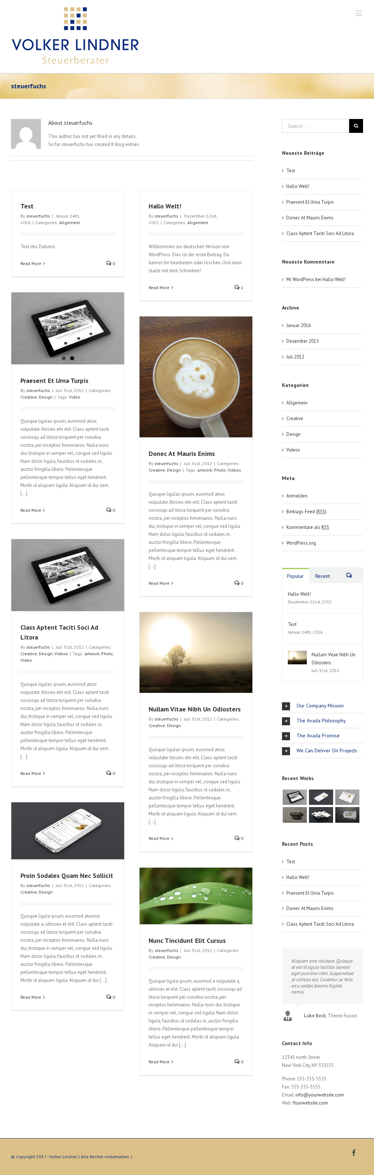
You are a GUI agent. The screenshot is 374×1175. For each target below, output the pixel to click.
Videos (234, 470)
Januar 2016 (298, 325)
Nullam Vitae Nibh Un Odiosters (195, 709)
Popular (295, 576)
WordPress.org (301, 543)
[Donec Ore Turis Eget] (294, 797)
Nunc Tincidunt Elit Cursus (187, 940)
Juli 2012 (295, 357)
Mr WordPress (300, 279)
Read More (30, 263)
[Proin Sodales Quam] (347, 797)
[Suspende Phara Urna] (347, 814)
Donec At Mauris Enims (182, 453)
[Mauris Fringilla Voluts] (320, 797)
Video (74, 397)
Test (27, 206)
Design (46, 397)
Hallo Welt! (165, 206)
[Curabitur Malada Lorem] (320, 814)
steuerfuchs (38, 216)
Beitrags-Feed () (306, 511)
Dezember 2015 (302, 341)
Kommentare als (307, 527)
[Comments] (349, 575)
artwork (204, 470)
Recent (322, 576)
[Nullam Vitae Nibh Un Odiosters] (297, 655)
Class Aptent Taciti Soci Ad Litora (320, 233)
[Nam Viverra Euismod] (294, 814)
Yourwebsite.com (310, 1103)
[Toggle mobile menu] (359, 13)
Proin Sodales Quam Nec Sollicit (66, 875)
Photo (220, 470)
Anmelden (297, 496)
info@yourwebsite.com (319, 1095)
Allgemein (69, 222)
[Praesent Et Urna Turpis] (67, 328)
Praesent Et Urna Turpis (54, 380)
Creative (28, 397)
